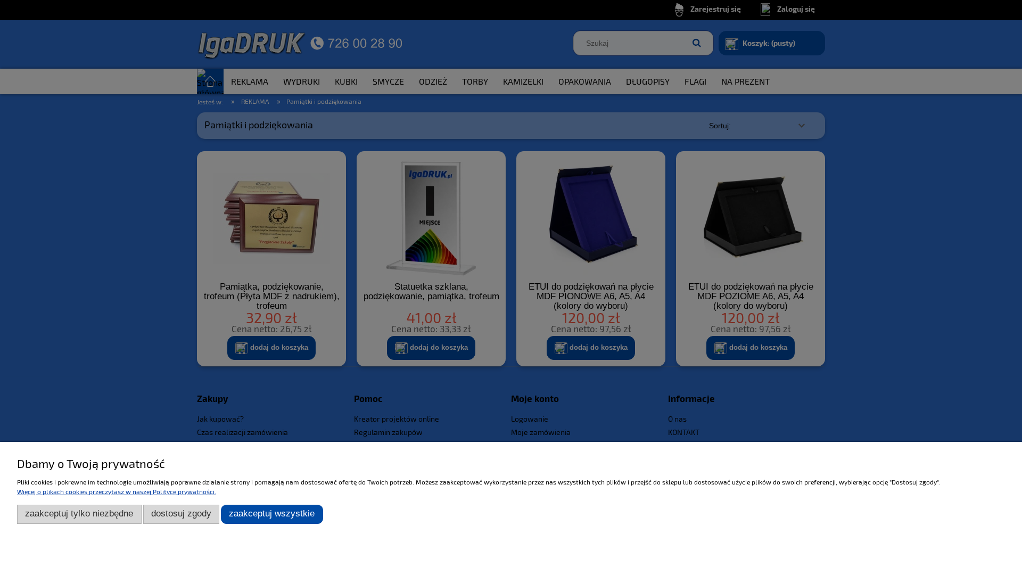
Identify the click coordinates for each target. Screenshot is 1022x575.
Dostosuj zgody (181, 513)
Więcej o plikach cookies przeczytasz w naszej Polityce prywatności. (116, 491)
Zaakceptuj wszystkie (272, 513)
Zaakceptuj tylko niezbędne (79, 513)
